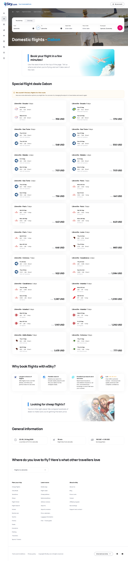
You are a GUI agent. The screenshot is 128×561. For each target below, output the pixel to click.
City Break (15, 490)
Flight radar (44, 490)
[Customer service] (3, 58)
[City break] (3, 30)
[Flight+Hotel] (3, 13)
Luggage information (47, 517)
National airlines (45, 498)
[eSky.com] (12, 12)
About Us (72, 487)
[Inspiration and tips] (3, 52)
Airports (43, 505)
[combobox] (22, 28)
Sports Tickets (16, 539)
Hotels (14, 509)
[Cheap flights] (3, 18)
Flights (17, 11)
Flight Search (16, 505)
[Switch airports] (38, 28)
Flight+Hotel (15, 502)
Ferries (14, 520)
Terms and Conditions (18, 554)
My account (118, 4)
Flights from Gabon (26, 11)
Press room (73, 494)
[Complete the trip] (3, 47)
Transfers (15, 535)
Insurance (15, 528)
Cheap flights (16, 487)
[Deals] (3, 41)
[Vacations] (3, 24)
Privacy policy (32, 554)
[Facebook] (117, 554)
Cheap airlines (45, 494)
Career (72, 498)
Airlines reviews (45, 502)
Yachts (14, 517)
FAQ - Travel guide (46, 520)
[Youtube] (122, 554)
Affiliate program (74, 502)
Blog (71, 490)
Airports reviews (46, 509)
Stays (14, 498)
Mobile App (44, 487)
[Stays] (3, 35)
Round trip (19, 20)
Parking (14, 532)
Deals (13, 524)
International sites (102, 554)
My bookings (73, 505)
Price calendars (45, 513)
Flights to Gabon (37, 11)
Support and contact (76, 509)
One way (29, 20)
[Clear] (33, 28)
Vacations (15, 494)
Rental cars (15, 513)
